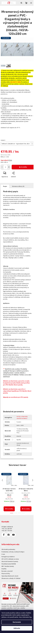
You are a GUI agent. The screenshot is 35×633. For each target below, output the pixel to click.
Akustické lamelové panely (10, 561)
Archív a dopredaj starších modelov (22, 417)
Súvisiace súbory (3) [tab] (18, 186)
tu (31, 617)
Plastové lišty (6, 574)
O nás (3, 554)
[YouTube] (13, 535)
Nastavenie (17, 622)
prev (2, 480)
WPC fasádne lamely (8, 566)
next (32, 480)
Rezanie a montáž (7, 571)
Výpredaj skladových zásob (10, 576)
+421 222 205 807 (7, 529)
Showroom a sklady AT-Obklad (11, 578)
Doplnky (4, 569)
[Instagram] (8, 535)
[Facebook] (4, 535)
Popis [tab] (5, 186)
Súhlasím (17, 628)
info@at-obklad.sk (7, 527)
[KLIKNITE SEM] (16, 82)
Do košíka (24, 167)
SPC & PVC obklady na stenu (10, 559)
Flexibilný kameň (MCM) (9, 564)
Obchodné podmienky (8, 549)
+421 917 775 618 (7, 531)
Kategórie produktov (8, 557)
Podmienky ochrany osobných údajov (13, 552)
